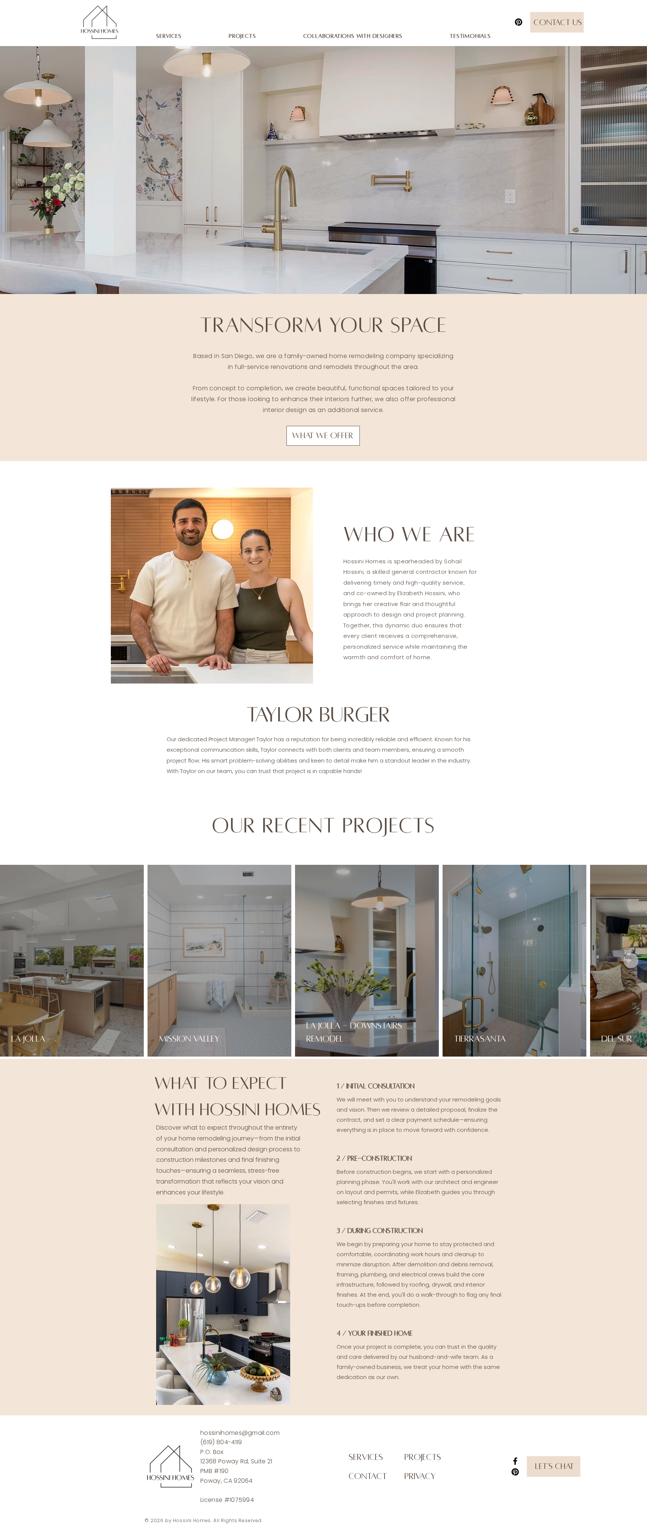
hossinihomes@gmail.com (240, 1432)
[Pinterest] (518, 22)
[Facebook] (515, 1461)
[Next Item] (630, 960)
